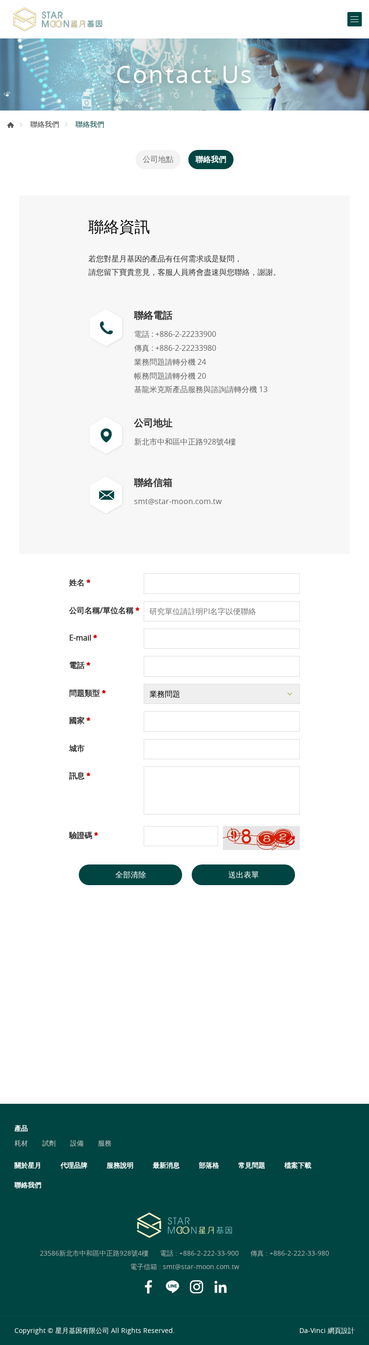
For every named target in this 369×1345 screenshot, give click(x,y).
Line (172, 1287)
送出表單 (243, 874)
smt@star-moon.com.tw (177, 501)
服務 (104, 1143)
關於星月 (27, 1165)
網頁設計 (341, 1330)
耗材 (21, 1143)
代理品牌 (74, 1165)
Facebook (148, 1287)
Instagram (196, 1287)
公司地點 (158, 159)
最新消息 (166, 1165)
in (220, 1287)
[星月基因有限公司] (58, 19)
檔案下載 (297, 1165)
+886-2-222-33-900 (209, 1253)
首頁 (10, 125)
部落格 (209, 1165)
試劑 (49, 1143)
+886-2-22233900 (185, 334)
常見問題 (251, 1165)
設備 (77, 1143)
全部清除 (130, 874)
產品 (21, 1128)
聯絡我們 (44, 124)
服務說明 (120, 1165)
